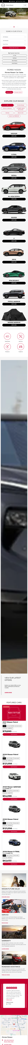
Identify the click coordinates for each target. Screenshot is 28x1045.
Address (13, 1)
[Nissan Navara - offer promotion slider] (14, 26)
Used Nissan (14, 63)
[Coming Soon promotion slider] (10, 26)
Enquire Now (6, 896)
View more (9, 999)
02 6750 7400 (21, 1)
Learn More (8, 692)
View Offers (9, 92)
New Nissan (14, 60)
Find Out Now (6, 974)
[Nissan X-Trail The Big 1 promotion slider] (12, 26)
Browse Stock (18, 92)
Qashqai (14, 58)
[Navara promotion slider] (15, 26)
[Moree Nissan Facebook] (3, 1)
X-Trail (14, 55)
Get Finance (14, 734)
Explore (14, 136)
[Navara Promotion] (14, 13)
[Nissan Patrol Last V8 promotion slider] (17, 26)
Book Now (5, 922)
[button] (25, 5)
